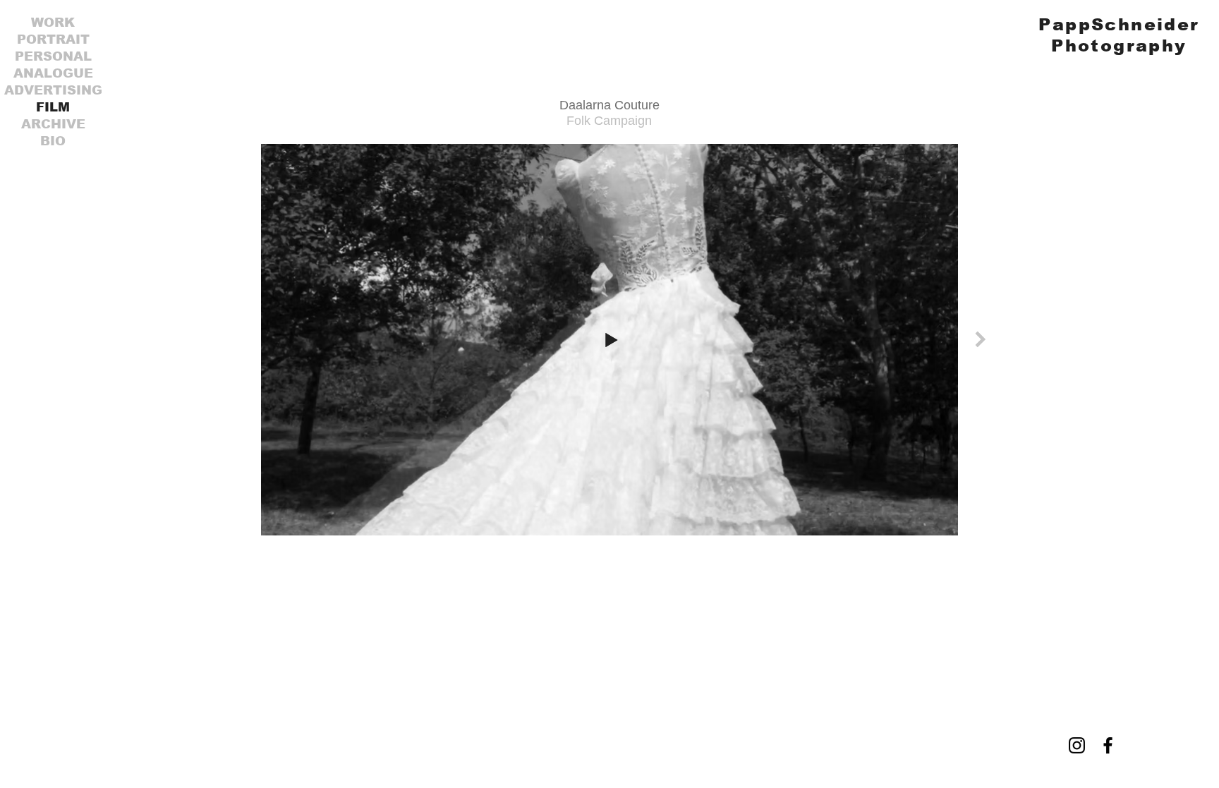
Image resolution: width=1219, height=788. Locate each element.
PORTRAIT (53, 39)
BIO (53, 141)
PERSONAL (53, 56)
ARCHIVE (53, 124)
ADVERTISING (53, 90)
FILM (53, 107)
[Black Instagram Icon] (1077, 745)
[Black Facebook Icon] (1108, 745)
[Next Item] (980, 339)
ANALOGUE (53, 73)
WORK (53, 23)
